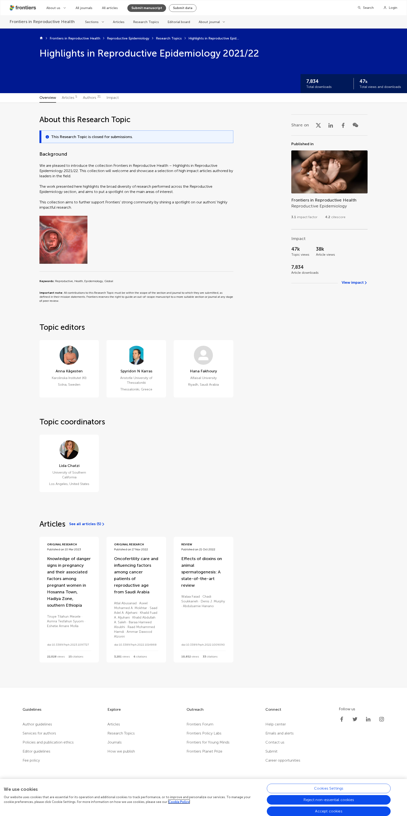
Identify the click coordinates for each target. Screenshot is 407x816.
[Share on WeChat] (355, 125)
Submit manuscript (146, 8)
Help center (275, 724)
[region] (203, 797)
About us (53, 8)
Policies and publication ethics (48, 742)
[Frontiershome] (23, 8)
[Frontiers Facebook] (342, 719)
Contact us (274, 742)
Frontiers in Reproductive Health (75, 38)
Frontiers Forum (200, 724)
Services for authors (39, 733)
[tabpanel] (203, 395)
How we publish (121, 751)
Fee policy (31, 760)
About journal (209, 22)
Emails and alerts (279, 733)
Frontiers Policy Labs (204, 733)
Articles (118, 22)
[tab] (47, 98)
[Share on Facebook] (343, 125)
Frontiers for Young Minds (208, 742)
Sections (92, 22)
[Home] (41, 38)
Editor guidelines (36, 751)
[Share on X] (318, 125)
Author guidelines (37, 724)
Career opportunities (282, 760)
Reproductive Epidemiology (128, 38)
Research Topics (146, 22)
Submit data (182, 8)
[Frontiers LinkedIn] (368, 719)
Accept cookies (328, 811)
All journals (84, 8)
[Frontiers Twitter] (355, 719)
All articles (110, 8)
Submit (271, 751)
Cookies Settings (329, 788)
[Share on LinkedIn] (330, 125)
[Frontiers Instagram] (381, 719)
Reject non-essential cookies (328, 799)
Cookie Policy (179, 801)
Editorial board (179, 22)
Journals (114, 742)
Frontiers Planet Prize (204, 751)
